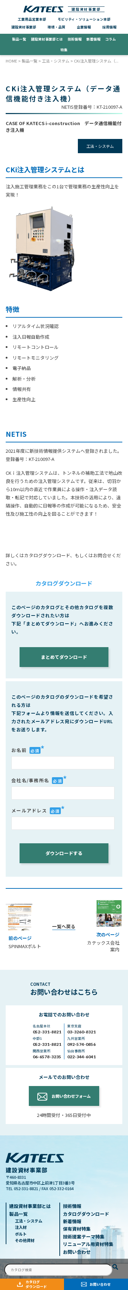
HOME (11, 61)
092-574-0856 (81, 1044)
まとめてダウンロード (64, 657)
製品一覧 (19, 39)
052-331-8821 (47, 1031)
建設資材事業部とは (47, 39)
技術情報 (75, 39)
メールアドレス (38, 809)
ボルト (21, 1234)
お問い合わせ (100, 1284)
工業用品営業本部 (32, 19)
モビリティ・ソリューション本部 (84, 19)
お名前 (28, 749)
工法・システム (55, 61)
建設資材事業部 (86, 9)
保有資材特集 (77, 1228)
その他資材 (24, 1240)
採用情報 (109, 27)
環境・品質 (56, 27)
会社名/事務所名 (39, 779)
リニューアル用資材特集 (48, 49)
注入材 (21, 1227)
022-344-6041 (81, 1056)
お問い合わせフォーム (71, 1096)
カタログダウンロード (36, 1284)
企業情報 (84, 27)
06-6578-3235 (47, 1056)
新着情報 (93, 39)
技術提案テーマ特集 (84, 1236)
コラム (110, 39)
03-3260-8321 (81, 1031)
